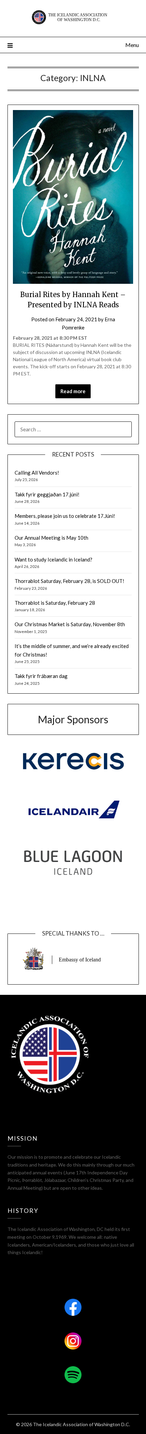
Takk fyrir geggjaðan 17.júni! (47, 494)
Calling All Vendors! (37, 472)
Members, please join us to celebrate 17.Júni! (65, 516)
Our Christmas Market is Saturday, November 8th (70, 624)
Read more (73, 391)
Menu (132, 45)
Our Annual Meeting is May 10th (51, 538)
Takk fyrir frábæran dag (41, 676)
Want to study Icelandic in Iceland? (53, 559)
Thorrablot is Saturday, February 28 (55, 603)
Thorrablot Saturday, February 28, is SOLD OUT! (69, 581)
